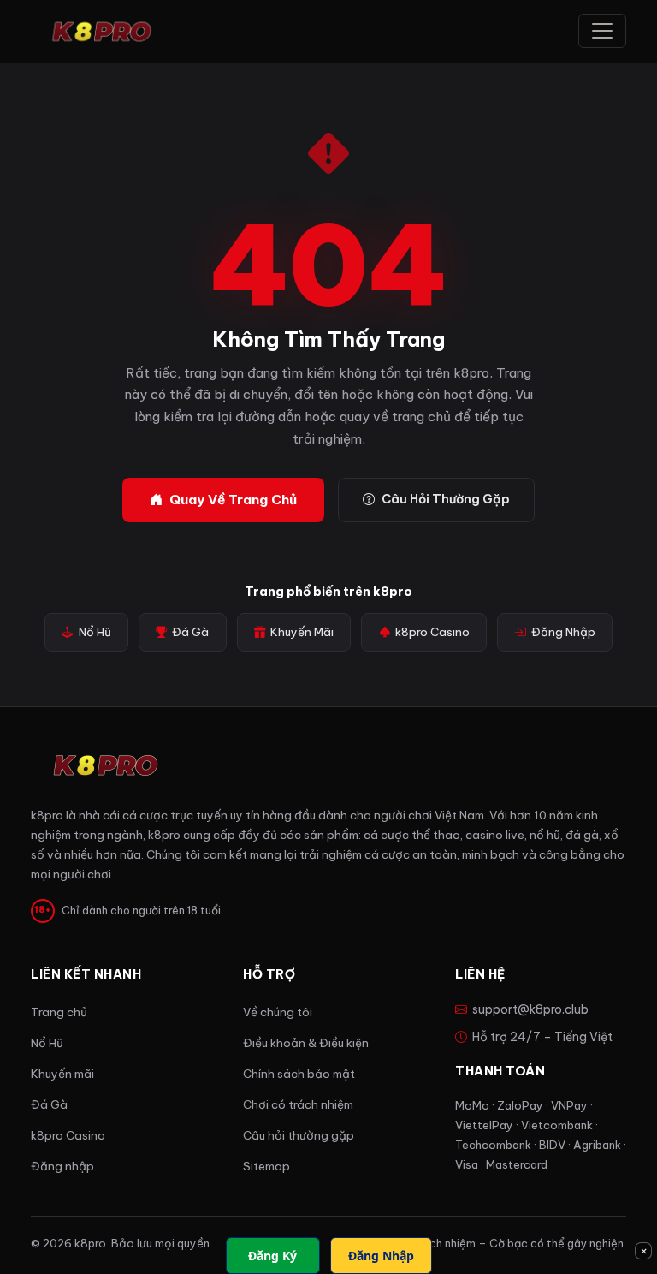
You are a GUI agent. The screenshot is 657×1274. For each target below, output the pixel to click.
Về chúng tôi (277, 1012)
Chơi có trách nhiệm (298, 1105)
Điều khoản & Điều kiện (306, 1043)
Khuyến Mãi (302, 632)
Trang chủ (59, 1012)
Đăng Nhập (563, 632)
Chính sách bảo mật (299, 1074)
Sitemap (266, 1166)
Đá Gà (190, 632)
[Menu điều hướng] (602, 31)
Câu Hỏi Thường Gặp (446, 499)
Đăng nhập (62, 1166)
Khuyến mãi (62, 1074)
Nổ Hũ (95, 632)
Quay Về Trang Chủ (233, 499)
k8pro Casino (432, 632)
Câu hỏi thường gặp (298, 1135)
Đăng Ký (272, 1255)
